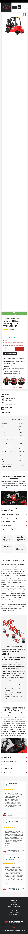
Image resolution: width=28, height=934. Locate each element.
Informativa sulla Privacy (12, 924)
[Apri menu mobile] (14, 7)
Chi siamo (14, 904)
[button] (23, 16)
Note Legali (4, 924)
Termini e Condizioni (22, 924)
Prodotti (14, 902)
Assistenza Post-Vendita (14, 906)
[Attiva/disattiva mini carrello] (19, 7)
